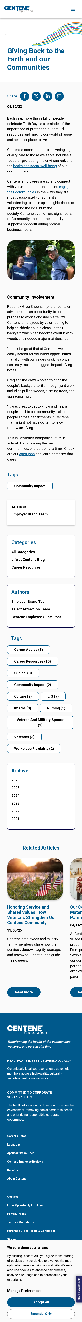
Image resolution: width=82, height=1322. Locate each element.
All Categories (23, 552)
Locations (13, 1144)
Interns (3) (22, 708)
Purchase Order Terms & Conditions (31, 1230)
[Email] (59, 96)
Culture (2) (23, 696)
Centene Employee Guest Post (36, 617)
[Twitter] (36, 96)
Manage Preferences (24, 1291)
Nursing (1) (56, 708)
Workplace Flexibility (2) (34, 748)
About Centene (16, 1178)
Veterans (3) (24, 737)
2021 (15, 819)
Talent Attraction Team (30, 609)
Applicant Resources (20, 1153)
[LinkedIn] (47, 96)
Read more (24, 992)
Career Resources (26, 567)
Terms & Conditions (20, 1222)
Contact (12, 1196)
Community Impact (30, 486)
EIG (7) (53, 696)
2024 (15, 795)
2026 (15, 780)
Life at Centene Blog (28, 560)
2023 (15, 803)
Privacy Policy (16, 1213)
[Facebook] (24, 96)
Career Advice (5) (28, 650)
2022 (15, 811)
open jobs (27, 454)
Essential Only (41, 1314)
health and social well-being (35, 166)
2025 (15, 788)
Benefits (12, 1170)
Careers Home (16, 1136)
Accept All (41, 1302)
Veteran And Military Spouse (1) (40, 722)
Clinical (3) (23, 673)
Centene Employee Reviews (25, 1161)
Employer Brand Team (30, 514)
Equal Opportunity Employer (25, 1205)
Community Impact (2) (32, 685)
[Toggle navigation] (73, 9)
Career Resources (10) (32, 661)
